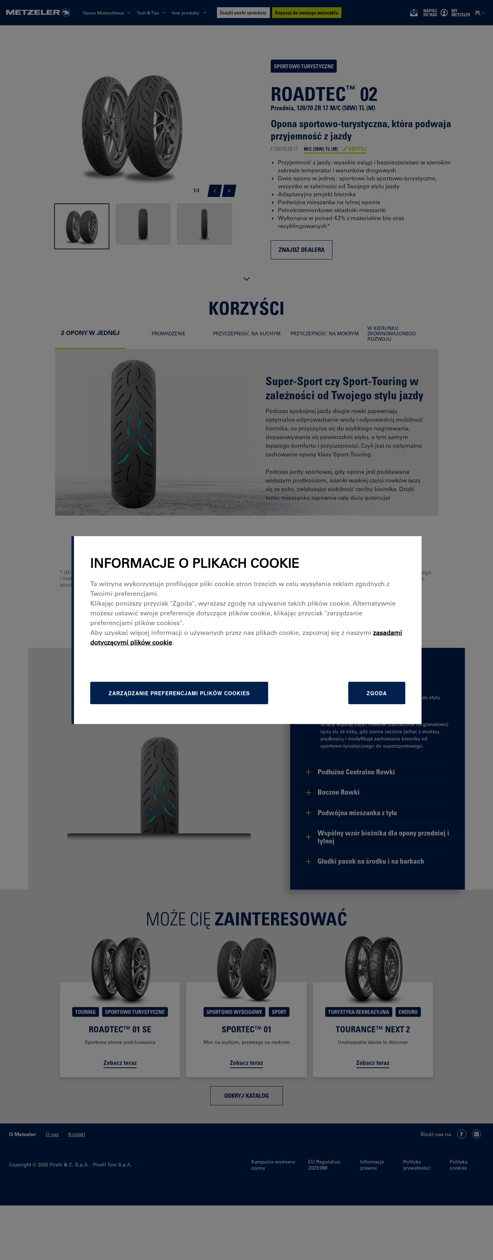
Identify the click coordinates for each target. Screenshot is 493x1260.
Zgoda (377, 693)
